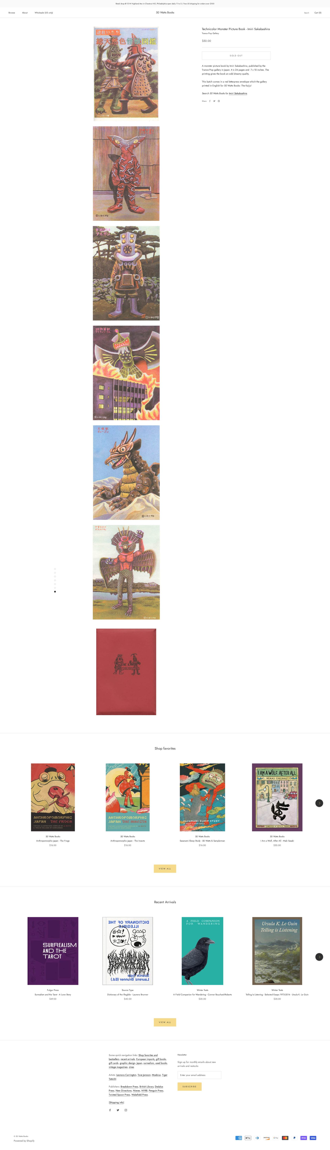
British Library (146, 1086)
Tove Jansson (144, 1075)
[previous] (11, 803)
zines (131, 1067)
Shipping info (116, 1102)
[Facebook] (210, 101)
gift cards (113, 1063)
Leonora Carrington (126, 1075)
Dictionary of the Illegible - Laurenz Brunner (127, 994)
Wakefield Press (139, 1094)
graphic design (127, 1063)
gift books (161, 1059)
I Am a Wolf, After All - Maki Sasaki (277, 840)
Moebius (156, 1075)
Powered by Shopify (24, 1140)
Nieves (136, 1090)
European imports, (145, 1059)
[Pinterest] (219, 101)
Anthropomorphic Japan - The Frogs (52, 840)
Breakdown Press (129, 1086)
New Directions (124, 1090)
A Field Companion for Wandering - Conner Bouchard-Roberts (202, 994)
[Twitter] (214, 101)
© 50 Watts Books (21, 1136)
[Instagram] (126, 1110)
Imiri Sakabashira (238, 93)
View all (165, 868)
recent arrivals (128, 1059)
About (25, 12)
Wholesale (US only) (44, 12)
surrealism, (149, 1063)
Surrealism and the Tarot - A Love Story (53, 994)
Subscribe (190, 1086)
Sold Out (236, 55)
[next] (319, 803)
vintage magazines (118, 1067)
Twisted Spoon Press (119, 1094)
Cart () (318, 12)
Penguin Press (156, 1090)
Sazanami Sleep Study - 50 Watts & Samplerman (202, 840)
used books (161, 1063)
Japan (139, 1063)
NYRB (144, 1090)
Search (306, 13)
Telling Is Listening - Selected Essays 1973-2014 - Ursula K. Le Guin (277, 994)
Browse (12, 12)
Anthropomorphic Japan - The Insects (128, 840)
